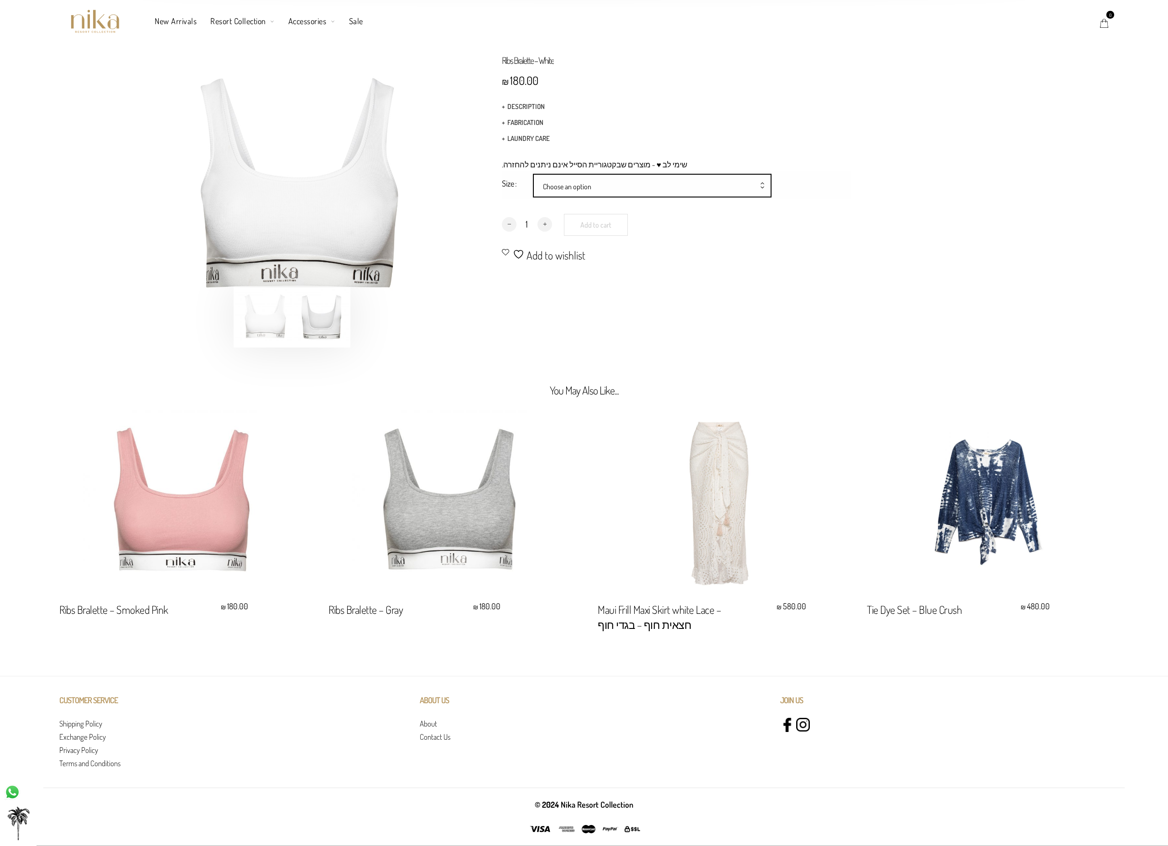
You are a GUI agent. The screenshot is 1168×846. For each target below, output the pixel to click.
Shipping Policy (80, 723)
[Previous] (181, 188)
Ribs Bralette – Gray (365, 609)
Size (508, 183)
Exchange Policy (82, 737)
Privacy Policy (78, 750)
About (428, 723)
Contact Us (435, 737)
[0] (1104, 21)
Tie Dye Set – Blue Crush (914, 609)
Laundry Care (528, 138)
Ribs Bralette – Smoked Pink (113, 609)
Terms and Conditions (89, 763)
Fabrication (525, 122)
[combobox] (652, 186)
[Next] (403, 188)
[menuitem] (182, 21)
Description (526, 106)
